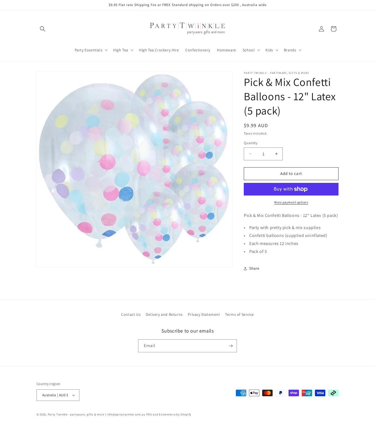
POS (149, 414)
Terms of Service (239, 314)
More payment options (291, 202)
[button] (43, 29)
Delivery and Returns (164, 314)
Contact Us (131, 314)
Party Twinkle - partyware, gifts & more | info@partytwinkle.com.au (96, 414)
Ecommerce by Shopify (175, 414)
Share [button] (254, 268)
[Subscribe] (231, 345)
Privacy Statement (204, 314)
